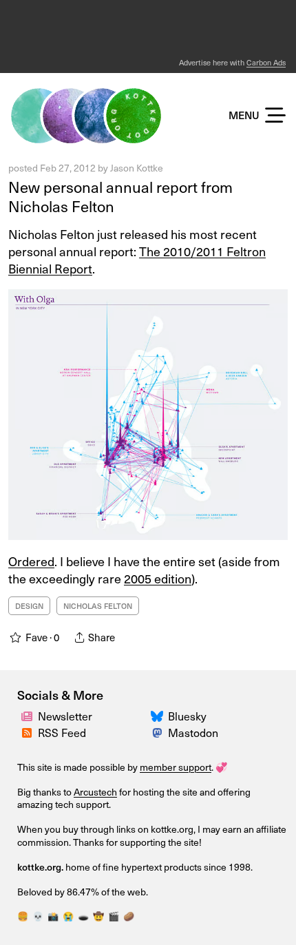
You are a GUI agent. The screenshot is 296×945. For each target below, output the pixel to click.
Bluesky (187, 715)
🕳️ (83, 915)
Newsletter (65, 715)
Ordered (31, 561)
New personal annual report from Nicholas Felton (120, 196)
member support (175, 767)
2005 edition (157, 578)
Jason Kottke (136, 167)
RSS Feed (62, 732)
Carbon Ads (266, 62)
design (29, 606)
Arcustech (95, 792)
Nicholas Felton (97, 606)
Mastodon (193, 732)
